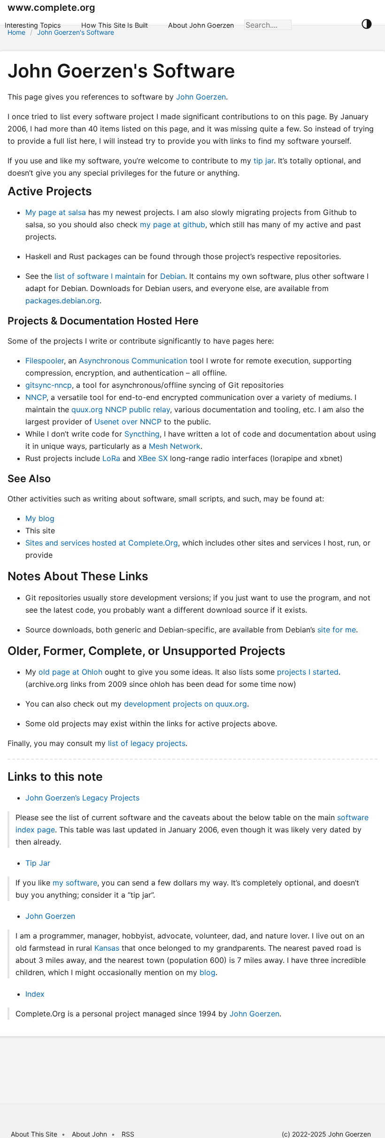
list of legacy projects (146, 743)
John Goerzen (201, 96)
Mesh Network (174, 446)
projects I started (308, 672)
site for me (336, 629)
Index (35, 994)
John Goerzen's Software (75, 32)
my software (75, 882)
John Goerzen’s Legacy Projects (82, 797)
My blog (39, 518)
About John (89, 1134)
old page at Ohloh (70, 672)
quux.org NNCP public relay (120, 409)
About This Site (34, 1134)
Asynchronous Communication (133, 360)
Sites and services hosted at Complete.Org (101, 542)
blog (208, 972)
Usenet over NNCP (128, 421)
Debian (172, 276)
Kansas (106, 948)
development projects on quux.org (185, 703)
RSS (128, 1134)
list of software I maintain (99, 276)
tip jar (264, 160)
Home (16, 32)
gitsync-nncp (48, 385)
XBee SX (153, 458)
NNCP (35, 397)
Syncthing (142, 433)
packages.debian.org (62, 300)
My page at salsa (55, 212)
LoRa (111, 458)
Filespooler (44, 360)
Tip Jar (37, 863)
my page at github (172, 224)
